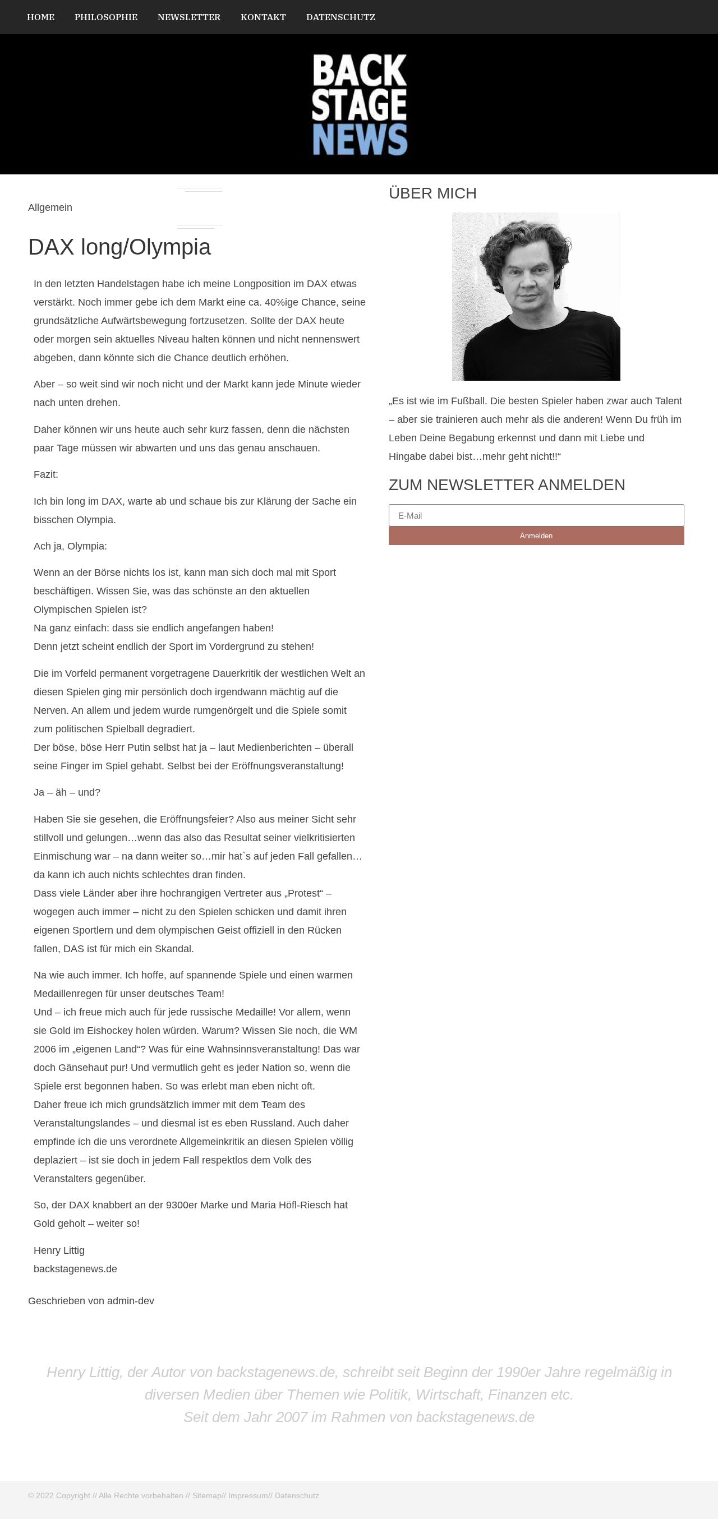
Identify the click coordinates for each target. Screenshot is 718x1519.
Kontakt (263, 16)
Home (40, 16)
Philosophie (106, 16)
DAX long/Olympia (119, 246)
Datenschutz (340, 16)
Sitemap (207, 1495)
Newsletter (189, 16)
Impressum (248, 1495)
